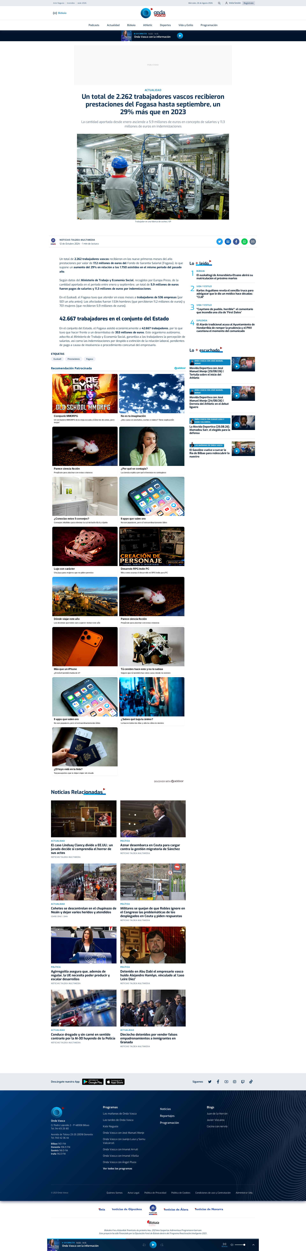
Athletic (147, 25)
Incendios (71, 3)
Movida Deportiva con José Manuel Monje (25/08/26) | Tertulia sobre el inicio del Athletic (206, 373)
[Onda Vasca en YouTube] (226, 1081)
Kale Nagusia (110, 1126)
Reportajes (167, 1116)
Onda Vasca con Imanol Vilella (121, 1155)
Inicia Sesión (235, 3)
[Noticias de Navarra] (209, 1209)
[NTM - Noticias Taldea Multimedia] (153, 1209)
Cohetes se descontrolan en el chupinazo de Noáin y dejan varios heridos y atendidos (83, 910)
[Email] (253, 241)
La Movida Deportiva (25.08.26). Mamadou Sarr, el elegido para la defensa (209, 430)
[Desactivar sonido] (232, 1244)
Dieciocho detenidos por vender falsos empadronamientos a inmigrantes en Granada (148, 1038)
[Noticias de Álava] (176, 1209)
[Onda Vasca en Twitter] (209, 1081)
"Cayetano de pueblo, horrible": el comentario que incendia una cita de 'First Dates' (225, 310)
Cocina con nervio (217, 1126)
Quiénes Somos (115, 1192)
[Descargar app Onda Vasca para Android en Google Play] (93, 1081)
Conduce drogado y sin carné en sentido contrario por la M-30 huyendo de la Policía (83, 1036)
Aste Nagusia (58, 3)
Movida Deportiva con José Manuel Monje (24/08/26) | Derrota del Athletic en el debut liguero (209, 402)
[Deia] (102, 1209)
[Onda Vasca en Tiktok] (251, 1081)
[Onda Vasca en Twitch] (242, 1081)
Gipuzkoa (202, 320)
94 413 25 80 (62, 1128)
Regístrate (249, 3)
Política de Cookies (180, 1192)
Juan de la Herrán (217, 1113)
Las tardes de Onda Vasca (118, 1120)
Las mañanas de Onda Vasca (120, 1113)
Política (125, 841)
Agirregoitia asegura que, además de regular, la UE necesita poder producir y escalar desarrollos (80, 975)
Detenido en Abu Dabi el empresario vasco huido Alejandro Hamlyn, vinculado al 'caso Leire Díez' (152, 975)
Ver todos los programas (117, 1168)
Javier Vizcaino (215, 1120)
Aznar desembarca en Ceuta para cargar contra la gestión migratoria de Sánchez (150, 847)
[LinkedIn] (228, 241)
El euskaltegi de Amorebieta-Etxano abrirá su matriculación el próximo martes (225, 276)
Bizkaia (131, 25)
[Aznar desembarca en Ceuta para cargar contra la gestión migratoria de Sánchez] (153, 818)
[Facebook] (236, 241)
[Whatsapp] (244, 241)
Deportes (165, 25)
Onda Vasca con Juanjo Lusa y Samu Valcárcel (124, 1141)
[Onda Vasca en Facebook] (218, 1081)
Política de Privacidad (155, 1192)
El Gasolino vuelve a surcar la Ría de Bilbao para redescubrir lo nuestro (209, 453)
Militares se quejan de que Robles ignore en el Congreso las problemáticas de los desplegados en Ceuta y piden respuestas (152, 912)
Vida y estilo (204, 286)
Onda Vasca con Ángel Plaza (119, 1162)
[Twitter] (219, 241)
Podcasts (94, 25)
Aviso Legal (133, 1192)
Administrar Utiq (244, 1192)
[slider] (244, 1245)
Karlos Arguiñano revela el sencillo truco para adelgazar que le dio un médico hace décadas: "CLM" (225, 294)
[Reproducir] (180, 36)
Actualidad (113, 25)
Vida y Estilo (185, 25)
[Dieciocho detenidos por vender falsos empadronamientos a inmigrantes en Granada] (153, 1008)
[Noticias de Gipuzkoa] (127, 1209)
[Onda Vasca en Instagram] (234, 1081)
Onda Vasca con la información (152, 36)
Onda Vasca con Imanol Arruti (120, 1149)
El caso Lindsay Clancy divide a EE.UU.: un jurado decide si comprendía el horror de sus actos (82, 849)
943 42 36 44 (62, 1137)
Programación (209, 25)
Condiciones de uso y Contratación (213, 1192)
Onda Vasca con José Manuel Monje (123, 1132)
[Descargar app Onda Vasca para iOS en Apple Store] (115, 1081)
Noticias (165, 1109)
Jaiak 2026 (81, 3)
